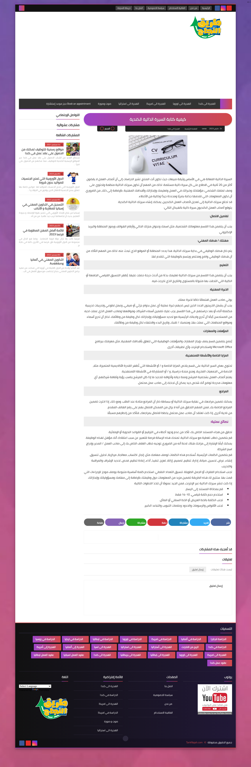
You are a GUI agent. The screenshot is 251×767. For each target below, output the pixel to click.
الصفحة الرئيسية (191, 128)
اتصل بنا (139, 8)
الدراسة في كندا (217, 647)
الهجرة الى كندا (207, 103)
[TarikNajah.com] (205, 27)
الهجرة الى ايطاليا (160, 654)
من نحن (193, 8)
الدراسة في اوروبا (132, 639)
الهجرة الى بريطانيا (131, 654)
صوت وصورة (104, 103)
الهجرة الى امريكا (156, 103)
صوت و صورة (111, 721)
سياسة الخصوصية (156, 8)
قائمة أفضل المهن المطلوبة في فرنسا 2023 (43, 232)
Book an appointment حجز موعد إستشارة (68, 103)
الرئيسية (206, 8)
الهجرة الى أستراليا (161, 647)
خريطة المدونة (123, 8)
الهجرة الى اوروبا (182, 103)
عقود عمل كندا (218, 662)
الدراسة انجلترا (218, 639)
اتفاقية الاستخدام (177, 8)
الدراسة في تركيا (74, 639)
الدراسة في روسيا (45, 639)
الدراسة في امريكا (161, 639)
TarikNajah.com (194, 742)
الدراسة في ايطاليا (103, 639)
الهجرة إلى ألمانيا (74, 647)
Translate (44, 690)
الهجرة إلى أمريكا (46, 647)
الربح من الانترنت (190, 647)
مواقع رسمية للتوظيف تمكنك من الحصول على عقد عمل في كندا (42, 151)
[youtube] (229, 8)
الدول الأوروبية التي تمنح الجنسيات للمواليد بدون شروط (42, 180)
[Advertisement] (125, 71)
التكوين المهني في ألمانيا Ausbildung (47, 261)
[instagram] (223, 8)
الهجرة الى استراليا (129, 103)
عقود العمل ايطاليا (44, 654)
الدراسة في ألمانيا (191, 639)
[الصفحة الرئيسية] (226, 104)
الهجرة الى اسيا (102, 647)
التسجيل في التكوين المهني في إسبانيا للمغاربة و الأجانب (43, 206)
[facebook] (217, 8)
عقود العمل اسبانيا (74, 654)
